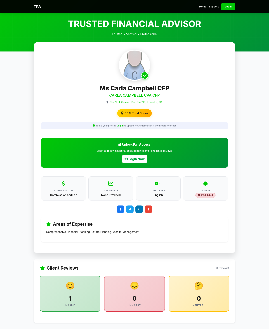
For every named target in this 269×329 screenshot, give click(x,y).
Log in (120, 125)
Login (228, 6)
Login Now (136, 159)
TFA (37, 6)
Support (214, 6)
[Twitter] (130, 209)
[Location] (148, 209)
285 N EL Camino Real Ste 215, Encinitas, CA (136, 102)
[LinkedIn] (139, 209)
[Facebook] (120, 209)
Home (202, 6)
